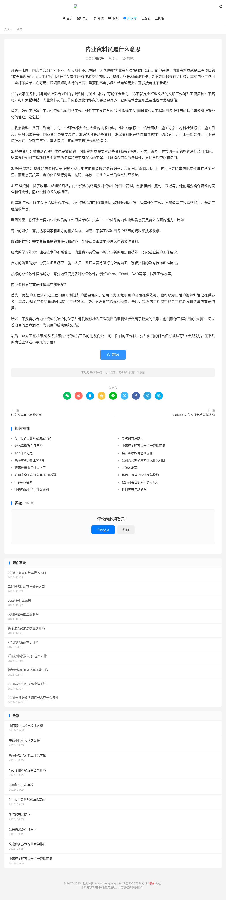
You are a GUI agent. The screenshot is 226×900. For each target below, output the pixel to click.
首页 (69, 18)
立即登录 (103, 530)
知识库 (131, 18)
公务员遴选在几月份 (29, 446)
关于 (159, 883)
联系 (152, 883)
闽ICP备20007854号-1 (133, 883)
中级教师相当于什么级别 (32, 489)
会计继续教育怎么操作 (137, 453)
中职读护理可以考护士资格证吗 (143, 446)
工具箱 (159, 18)
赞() (128, 58)
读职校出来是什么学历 (30, 467)
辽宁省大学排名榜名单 (26, 415)
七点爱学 (113, 7)
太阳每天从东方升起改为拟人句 (193, 415)
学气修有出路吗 (132, 438)
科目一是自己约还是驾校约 (140, 475)
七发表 (145, 18)
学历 (85, 18)
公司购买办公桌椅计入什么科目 (143, 460)
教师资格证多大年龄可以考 (140, 482)
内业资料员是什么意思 (113, 49)
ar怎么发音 (129, 467)
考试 (100, 18)
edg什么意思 (24, 453)
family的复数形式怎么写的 (33, 438)
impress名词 (23, 482)
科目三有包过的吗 (134, 489)
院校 (115, 18)
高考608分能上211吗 (29, 460)
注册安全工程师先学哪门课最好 (36, 475)
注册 (126, 530)
